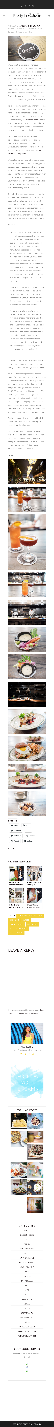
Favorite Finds (27, 1258)
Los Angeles (27, 1281)
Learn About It (27, 1267)
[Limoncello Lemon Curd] (35, 1137)
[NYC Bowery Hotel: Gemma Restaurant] (19, 1170)
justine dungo (16, 924)
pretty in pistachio (18, 928)
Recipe (27, 1304)
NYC (26, 29)
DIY (27, 1240)
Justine (11, 32)
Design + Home (27, 1235)
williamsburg (16, 933)
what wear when (27, 1336)
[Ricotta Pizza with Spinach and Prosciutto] (35, 1152)
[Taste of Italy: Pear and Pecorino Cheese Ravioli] (19, 1121)
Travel (27, 1322)
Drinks (27, 1244)
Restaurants (34, 29)
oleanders (32, 924)
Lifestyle (27, 1276)
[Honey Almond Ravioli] (35, 1205)
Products (27, 1299)
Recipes (27, 1309)
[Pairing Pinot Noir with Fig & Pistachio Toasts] (19, 1187)
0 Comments (21, 32)
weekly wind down (27, 1332)
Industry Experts (27, 1263)
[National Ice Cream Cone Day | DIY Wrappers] (35, 1170)
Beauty (27, 1230)
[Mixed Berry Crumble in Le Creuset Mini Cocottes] (35, 1121)
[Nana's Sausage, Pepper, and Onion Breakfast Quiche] (19, 1139)
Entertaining (27, 1249)
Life (27, 1272)
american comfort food (30, 916)
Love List (27, 1286)
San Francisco (27, 1318)
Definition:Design (31, 120)
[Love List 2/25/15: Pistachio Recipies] (35, 1187)
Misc (27, 1290)
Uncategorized (27, 1327)
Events (27, 1253)
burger (26, 920)
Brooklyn (14, 920)
